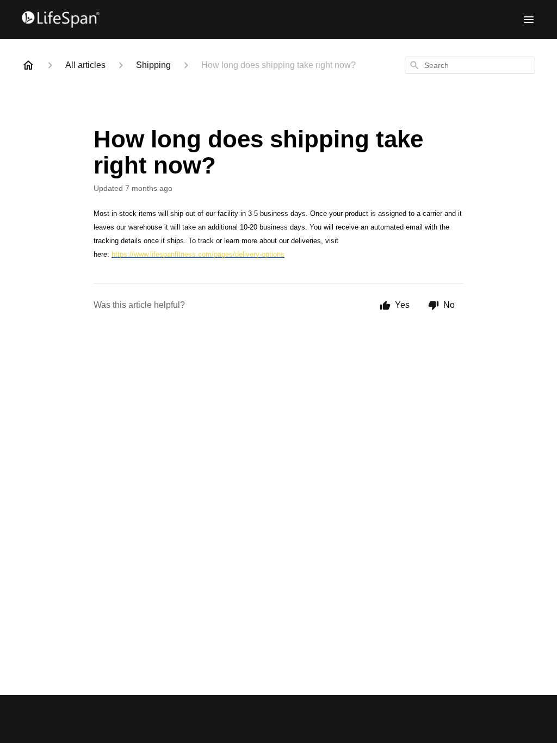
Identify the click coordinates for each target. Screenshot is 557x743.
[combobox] (470, 65)
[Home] (28, 65)
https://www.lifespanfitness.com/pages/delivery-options (198, 254)
